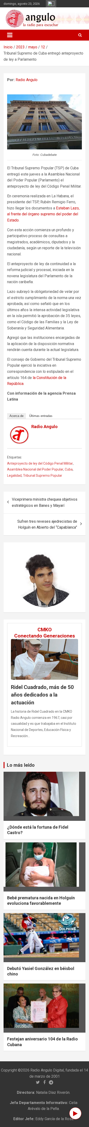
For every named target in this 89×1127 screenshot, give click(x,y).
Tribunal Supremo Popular (42, 475)
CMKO (44, 630)
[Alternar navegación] (10, 35)
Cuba (69, 469)
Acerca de (16, 416)
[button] (19, 577)
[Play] (75, 1113)
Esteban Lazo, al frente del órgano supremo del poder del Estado (43, 214)
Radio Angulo (26, 80)
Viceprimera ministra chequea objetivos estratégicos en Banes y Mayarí (44, 502)
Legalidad (14, 475)
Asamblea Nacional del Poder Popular (35, 469)
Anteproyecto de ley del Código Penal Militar (40, 463)
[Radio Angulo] (19, 429)
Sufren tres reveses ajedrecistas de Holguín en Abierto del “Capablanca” (47, 524)
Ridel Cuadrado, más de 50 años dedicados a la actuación (42, 695)
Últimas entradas (40, 416)
